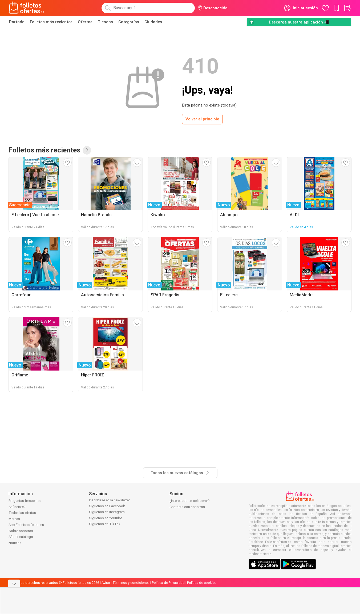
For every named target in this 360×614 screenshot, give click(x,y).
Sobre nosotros (21, 531)
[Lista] (347, 8)
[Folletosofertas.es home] (26, 8)
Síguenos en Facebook (107, 506)
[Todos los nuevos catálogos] (87, 150)
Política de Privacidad (168, 583)
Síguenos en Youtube (105, 518)
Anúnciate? (17, 507)
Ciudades (153, 21)
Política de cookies (201, 583)
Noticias (15, 543)
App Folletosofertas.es (26, 525)
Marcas (14, 519)
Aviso (106, 583)
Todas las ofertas (22, 513)
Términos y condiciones (130, 583)
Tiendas (105, 21)
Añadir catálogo (21, 537)
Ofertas (85, 21)
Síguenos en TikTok (104, 524)
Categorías (128, 21)
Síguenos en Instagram (107, 512)
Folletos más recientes (51, 21)
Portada (17, 21)
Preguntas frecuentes (25, 501)
